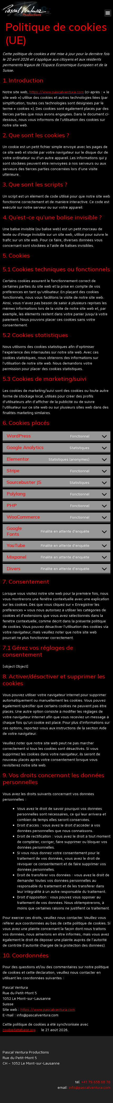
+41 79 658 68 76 (95, 1082)
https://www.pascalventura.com (56, 92)
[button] (107, 13)
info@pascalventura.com (89, 1087)
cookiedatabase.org (19, 1029)
